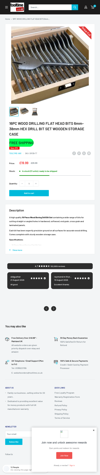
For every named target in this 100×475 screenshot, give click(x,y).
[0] (92, 7)
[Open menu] (6, 7)
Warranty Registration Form (67, 397)
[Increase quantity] (36, 183)
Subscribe (13, 441)
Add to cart (29, 193)
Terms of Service (62, 418)
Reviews (58, 401)
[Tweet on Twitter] (84, 153)
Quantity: (13, 183)
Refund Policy (61, 405)
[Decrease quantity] (22, 183)
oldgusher (15, 276)
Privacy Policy (61, 409)
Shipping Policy (61, 413)
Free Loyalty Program (64, 392)
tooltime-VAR (15, 153)
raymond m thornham (63, 276)
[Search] (75, 7)
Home (7, 19)
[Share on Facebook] (74, 153)
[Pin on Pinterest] (79, 153)
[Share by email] (89, 153)
